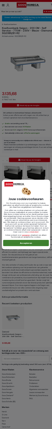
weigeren (26, 235)
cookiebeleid (33, 232)
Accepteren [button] (26, 243)
